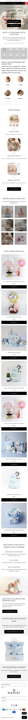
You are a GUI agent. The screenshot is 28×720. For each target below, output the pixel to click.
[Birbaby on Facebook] (12, 705)
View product (14, 286)
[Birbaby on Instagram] (14, 705)
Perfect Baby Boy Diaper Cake (14, 494)
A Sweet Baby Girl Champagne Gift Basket (14, 281)
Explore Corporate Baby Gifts (14, 631)
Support (24, 713)
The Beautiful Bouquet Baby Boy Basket (14, 530)
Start (24, 717)
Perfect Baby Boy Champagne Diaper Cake (14, 388)
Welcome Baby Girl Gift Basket (14, 317)
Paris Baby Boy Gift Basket (14, 352)
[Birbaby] (14, 3)
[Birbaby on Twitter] (16, 705)
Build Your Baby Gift (14, 21)
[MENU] (0, 3)
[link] (7, 212)
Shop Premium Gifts (9, 611)
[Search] (23, 3)
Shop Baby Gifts (14, 25)
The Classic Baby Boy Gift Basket (14, 459)
